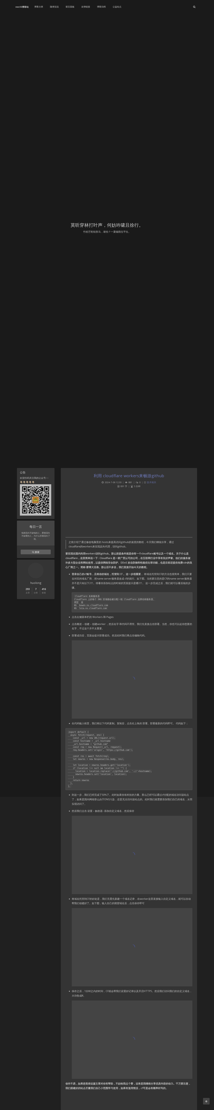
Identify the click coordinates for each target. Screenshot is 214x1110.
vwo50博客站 (22, 6)
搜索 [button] (36, 552)
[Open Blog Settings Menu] (206, 1101)
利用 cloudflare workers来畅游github (129, 475)
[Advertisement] (128, 515)
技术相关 (151, 482)
